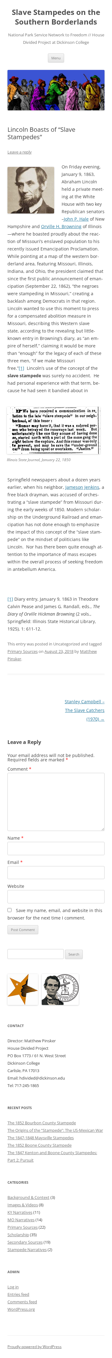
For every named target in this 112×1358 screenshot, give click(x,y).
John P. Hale (76, 219)
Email (15, 862)
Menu (56, 58)
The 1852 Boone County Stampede (39, 1145)
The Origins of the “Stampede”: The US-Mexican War (55, 1130)
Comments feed (22, 1302)
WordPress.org (21, 1309)
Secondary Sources (25, 1242)
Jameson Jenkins (82, 487)
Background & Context (28, 1197)
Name (15, 838)
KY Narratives (19, 1212)
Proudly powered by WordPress (34, 1346)
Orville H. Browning (61, 226)
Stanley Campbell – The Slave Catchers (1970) (85, 710)
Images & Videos (22, 1205)
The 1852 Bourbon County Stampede (41, 1123)
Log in (13, 1287)
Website (15, 886)
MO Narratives (21, 1220)
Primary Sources (22, 651)
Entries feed (18, 1294)
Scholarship (18, 1234)
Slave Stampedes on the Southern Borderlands (56, 17)
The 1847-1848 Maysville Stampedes (40, 1137)
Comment (19, 769)
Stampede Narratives (27, 1249)
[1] (21, 368)
